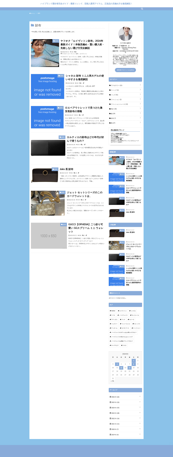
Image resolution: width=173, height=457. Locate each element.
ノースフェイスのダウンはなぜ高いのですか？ (124, 332)
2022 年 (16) (115, 418)
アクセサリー (116, 85)
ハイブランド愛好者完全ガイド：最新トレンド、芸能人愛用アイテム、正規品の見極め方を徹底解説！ (86, 3)
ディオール (114, 328)
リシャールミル (126, 323)
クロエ (124, 345)
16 (83, 199)
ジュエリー (114, 323)
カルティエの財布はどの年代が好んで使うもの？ (85, 139)
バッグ (114, 95)
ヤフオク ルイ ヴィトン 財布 (70, 53)
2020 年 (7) (115, 429)
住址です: (116, 51)
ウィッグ (115, 90)
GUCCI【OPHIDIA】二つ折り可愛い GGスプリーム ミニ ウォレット (85, 228)
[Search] (142, 8)
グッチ (123, 319)
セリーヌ (131, 319)
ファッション (116, 99)
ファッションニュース (119, 104)
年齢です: (115, 46)
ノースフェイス (123, 315)
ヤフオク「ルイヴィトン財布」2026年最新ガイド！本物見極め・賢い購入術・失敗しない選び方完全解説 (82, 44)
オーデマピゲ (115, 345)
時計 (114, 109)
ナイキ (113, 315)
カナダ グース (125, 328)
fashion (113, 310)
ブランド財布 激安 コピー (119, 133)
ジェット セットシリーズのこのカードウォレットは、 (85, 194)
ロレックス (137, 323)
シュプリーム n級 (116, 139)
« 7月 (112, 381)
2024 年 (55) (115, 408)
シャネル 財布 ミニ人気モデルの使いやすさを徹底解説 (85, 78)
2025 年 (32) (115, 402)
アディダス (114, 319)
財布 (113, 118)
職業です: (118, 47)
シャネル (133, 310)
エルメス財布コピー (117, 138)
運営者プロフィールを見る (125, 70)
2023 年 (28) (115, 413)
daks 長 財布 (66, 169)
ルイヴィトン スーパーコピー (120, 135)
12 (121, 367)
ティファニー (136, 328)
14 (129, 367)
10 (76, 173)
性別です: (124, 46)
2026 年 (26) (115, 397)
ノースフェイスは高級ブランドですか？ (122, 341)
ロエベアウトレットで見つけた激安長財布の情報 (83, 110)
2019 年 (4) (115, 435)
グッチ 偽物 (114, 136)
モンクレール (135, 315)
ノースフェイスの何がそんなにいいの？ (122, 336)
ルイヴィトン (83, 53)
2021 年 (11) (115, 424)
